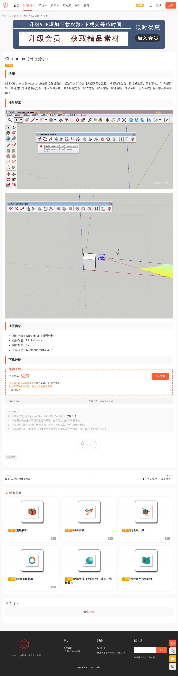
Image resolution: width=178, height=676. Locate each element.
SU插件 (27, 5)
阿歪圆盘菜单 (21, 579)
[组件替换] (89, 511)
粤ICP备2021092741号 (89, 667)
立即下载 (160, 376)
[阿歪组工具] (146, 511)
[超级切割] (32, 511)
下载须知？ (14, 389)
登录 (92, 611)
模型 (53, 5)
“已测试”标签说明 (72, 651)
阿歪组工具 (133, 530)
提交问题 (101, 648)
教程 (86, 5)
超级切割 (18, 530)
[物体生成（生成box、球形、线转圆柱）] (89, 560)
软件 (77, 5)
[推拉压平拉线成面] (146, 560)
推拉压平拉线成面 (138, 579)
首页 (16, 5)
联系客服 (101, 653)
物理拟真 (11, 457)
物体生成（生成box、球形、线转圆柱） (88, 580)
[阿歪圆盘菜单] (32, 560)
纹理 (41, 5)
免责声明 (68, 648)
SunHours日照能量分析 (18, 478)
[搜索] (150, 5)
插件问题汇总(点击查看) (48, 383)
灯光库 (67, 5)
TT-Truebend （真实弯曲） (158, 478)
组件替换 (75, 530)
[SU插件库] (5, 5)
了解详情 (71, 416)
